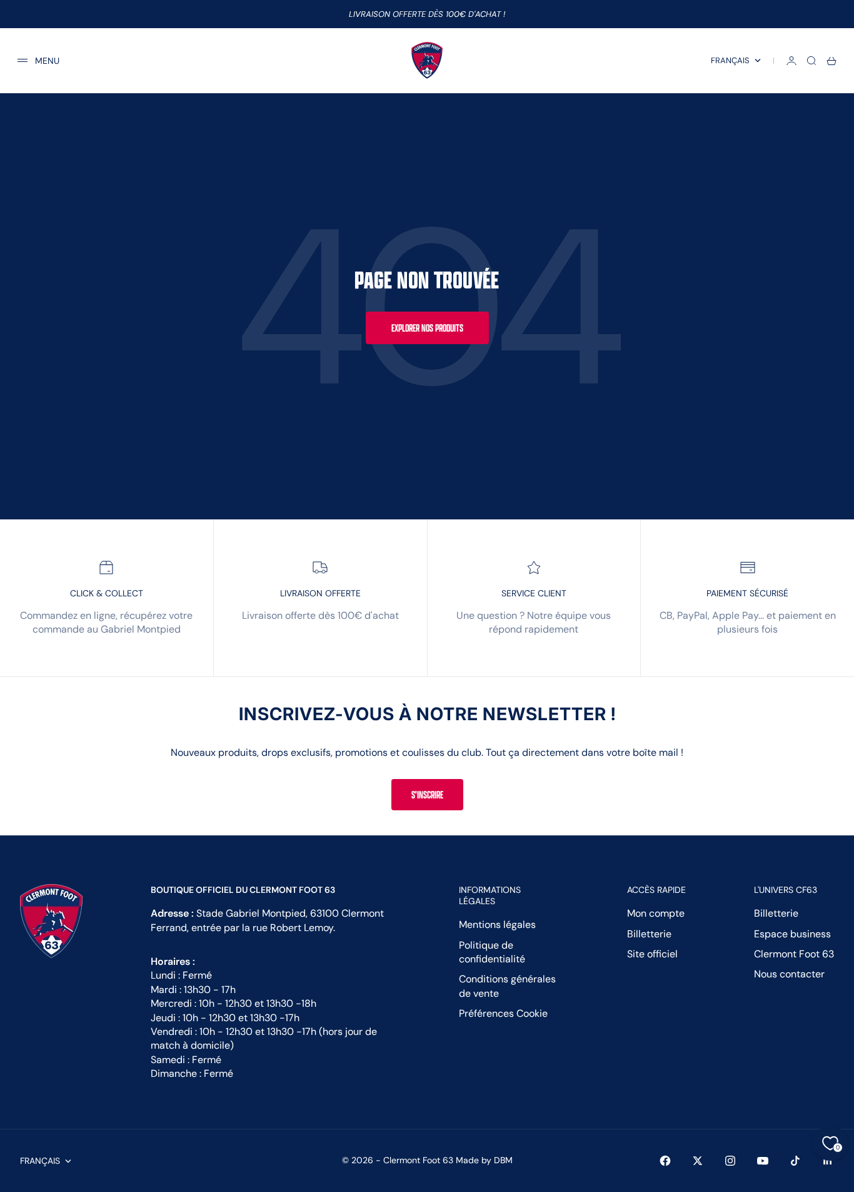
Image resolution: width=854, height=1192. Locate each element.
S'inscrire (427, 795)
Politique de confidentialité (492, 952)
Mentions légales (497, 924)
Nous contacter (789, 974)
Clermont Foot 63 (794, 953)
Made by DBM (484, 1160)
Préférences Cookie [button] (503, 1013)
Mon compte (656, 913)
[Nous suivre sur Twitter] (697, 1160)
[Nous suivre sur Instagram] (730, 1160)
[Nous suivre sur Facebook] (665, 1160)
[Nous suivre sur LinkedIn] (827, 1160)
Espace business (792, 933)
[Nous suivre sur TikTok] (795, 1160)
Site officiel (652, 953)
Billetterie (649, 933)
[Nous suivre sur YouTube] (762, 1160)
